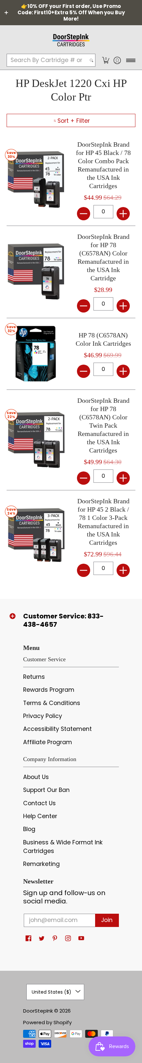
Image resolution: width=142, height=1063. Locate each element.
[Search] (91, 60)
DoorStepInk (38, 1010)
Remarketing (41, 864)
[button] (105, 60)
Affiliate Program (47, 742)
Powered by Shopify (47, 1022)
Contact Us (39, 803)
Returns (34, 677)
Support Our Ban (46, 790)
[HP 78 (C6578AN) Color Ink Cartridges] (35, 354)
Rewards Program (48, 690)
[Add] (123, 213)
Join (107, 920)
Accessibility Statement (57, 729)
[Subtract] (83, 213)
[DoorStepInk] (71, 39)
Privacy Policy (42, 716)
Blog (29, 829)
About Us (36, 777)
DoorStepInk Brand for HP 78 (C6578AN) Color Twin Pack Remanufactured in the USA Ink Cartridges (103, 425)
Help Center (40, 816)
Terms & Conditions (51, 703)
